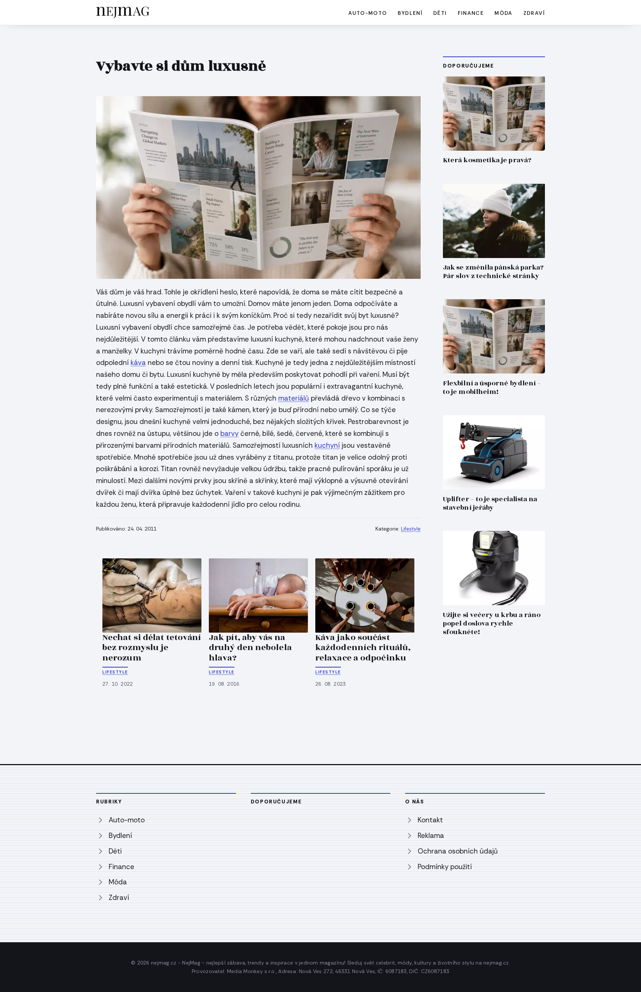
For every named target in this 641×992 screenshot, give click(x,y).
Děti (440, 13)
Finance (471, 13)
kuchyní (327, 445)
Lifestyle (411, 529)
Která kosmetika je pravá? (487, 160)
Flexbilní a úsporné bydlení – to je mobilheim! (492, 387)
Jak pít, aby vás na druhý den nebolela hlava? (250, 647)
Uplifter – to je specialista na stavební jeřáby (490, 503)
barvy (229, 433)
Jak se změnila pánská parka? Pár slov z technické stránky (493, 271)
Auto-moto (367, 13)
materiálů (293, 398)
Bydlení (410, 13)
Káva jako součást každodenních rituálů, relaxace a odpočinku (363, 647)
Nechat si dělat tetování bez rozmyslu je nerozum (151, 647)
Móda (503, 13)
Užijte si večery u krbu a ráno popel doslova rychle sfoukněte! (491, 623)
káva (138, 362)
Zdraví (534, 13)
